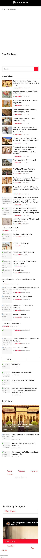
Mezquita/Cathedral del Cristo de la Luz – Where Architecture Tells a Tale (26, 189)
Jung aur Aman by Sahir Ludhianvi (23, 380)
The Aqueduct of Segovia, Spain (24, 160)
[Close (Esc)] (1, 555)
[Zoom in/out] (7, 555)
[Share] (3, 555)
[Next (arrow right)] (3, 557)
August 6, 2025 (25, 114)
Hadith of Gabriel (19, 314)
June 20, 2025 (25, 182)
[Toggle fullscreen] (5, 555)
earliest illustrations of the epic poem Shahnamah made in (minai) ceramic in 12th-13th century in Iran (26, 210)
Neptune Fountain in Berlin (22, 234)
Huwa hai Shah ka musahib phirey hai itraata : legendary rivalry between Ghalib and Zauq (24, 390)
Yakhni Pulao (16, 364)
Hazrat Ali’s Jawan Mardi (22, 297)
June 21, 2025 (25, 162)
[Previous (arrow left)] (1, 557)
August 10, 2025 (25, 88)
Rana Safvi (18, 88)
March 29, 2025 (25, 272)
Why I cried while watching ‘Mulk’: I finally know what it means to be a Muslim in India (26, 130)
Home (3, 9)
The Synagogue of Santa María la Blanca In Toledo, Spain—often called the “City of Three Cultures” (25, 200)
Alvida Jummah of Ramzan (11, 323)
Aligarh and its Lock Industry (23, 252)
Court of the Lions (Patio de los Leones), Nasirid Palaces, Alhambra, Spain (26, 83)
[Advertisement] (20, 31)
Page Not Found (11, 9)
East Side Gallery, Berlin (10, 228)
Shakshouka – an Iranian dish (21, 372)
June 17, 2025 (25, 215)
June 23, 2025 (25, 156)
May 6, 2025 (24, 246)
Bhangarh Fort (18, 270)
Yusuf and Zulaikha (20, 348)
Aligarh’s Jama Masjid (21, 243)
